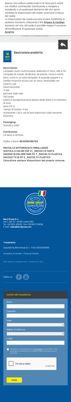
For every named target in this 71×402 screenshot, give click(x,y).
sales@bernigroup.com (20, 227)
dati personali (38, 349)
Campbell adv (21, 262)
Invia (14, 380)
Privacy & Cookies (31, 253)
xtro (41, 262)
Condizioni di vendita (12, 253)
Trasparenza (9, 242)
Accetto (9, 32)
